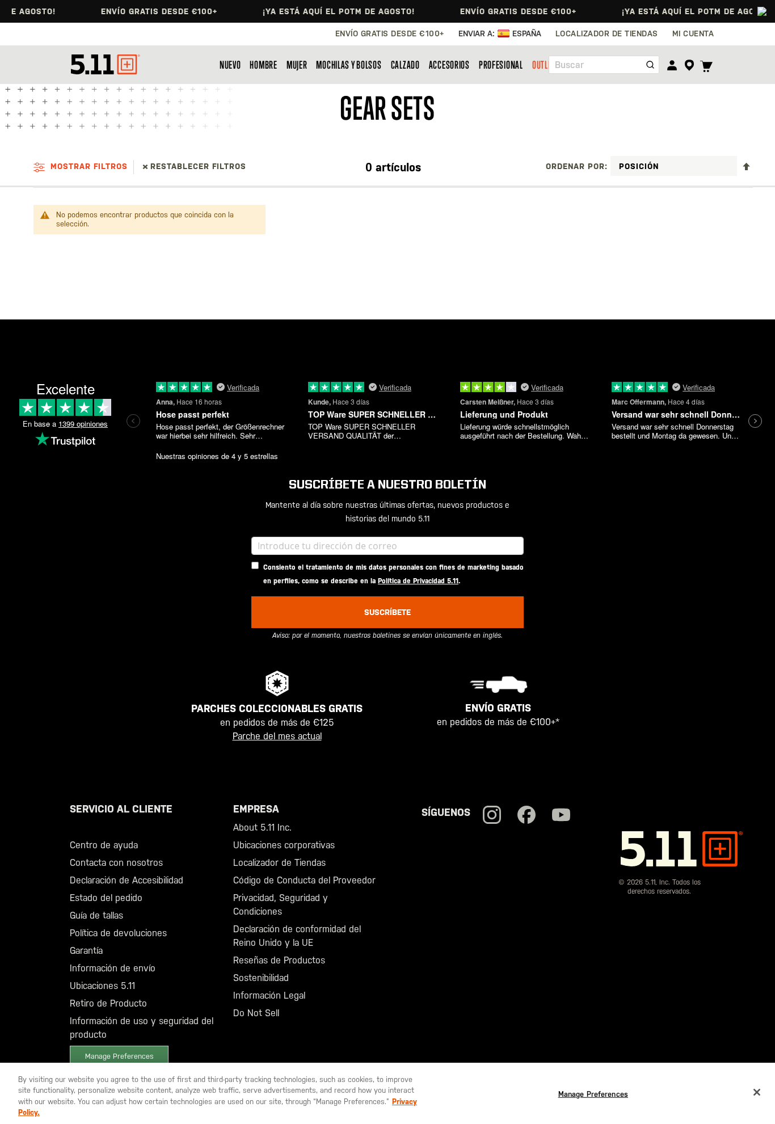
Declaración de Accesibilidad (126, 880)
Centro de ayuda (104, 845)
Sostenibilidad (261, 978)
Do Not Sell (256, 1013)
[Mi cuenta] (672, 65)
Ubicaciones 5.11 (102, 985)
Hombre (263, 64)
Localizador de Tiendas (279, 862)
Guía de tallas (96, 915)
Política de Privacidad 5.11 (418, 581)
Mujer (297, 64)
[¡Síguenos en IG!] (492, 816)
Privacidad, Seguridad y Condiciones (280, 905)
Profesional (501, 64)
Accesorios (449, 64)
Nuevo (230, 64)
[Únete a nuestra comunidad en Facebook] (526, 816)
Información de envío (112, 968)
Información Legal (269, 995)
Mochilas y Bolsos (348, 64)
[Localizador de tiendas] (689, 65)
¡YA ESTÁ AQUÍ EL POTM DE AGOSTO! (328, 11)
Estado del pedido (106, 898)
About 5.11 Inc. (262, 827)
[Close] (756, 1092)
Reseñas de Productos (279, 960)
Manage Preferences (119, 1056)
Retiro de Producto (108, 1003)
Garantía (86, 950)
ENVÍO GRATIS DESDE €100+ (149, 11)
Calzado (405, 64)
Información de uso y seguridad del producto (141, 1028)
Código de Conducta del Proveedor (304, 880)
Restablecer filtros (198, 166)
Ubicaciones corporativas (284, 845)
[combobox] (604, 65)
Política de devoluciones (118, 933)
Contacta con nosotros (116, 862)
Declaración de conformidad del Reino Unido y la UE (297, 936)
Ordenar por (575, 166)
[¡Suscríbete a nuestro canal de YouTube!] (561, 816)
